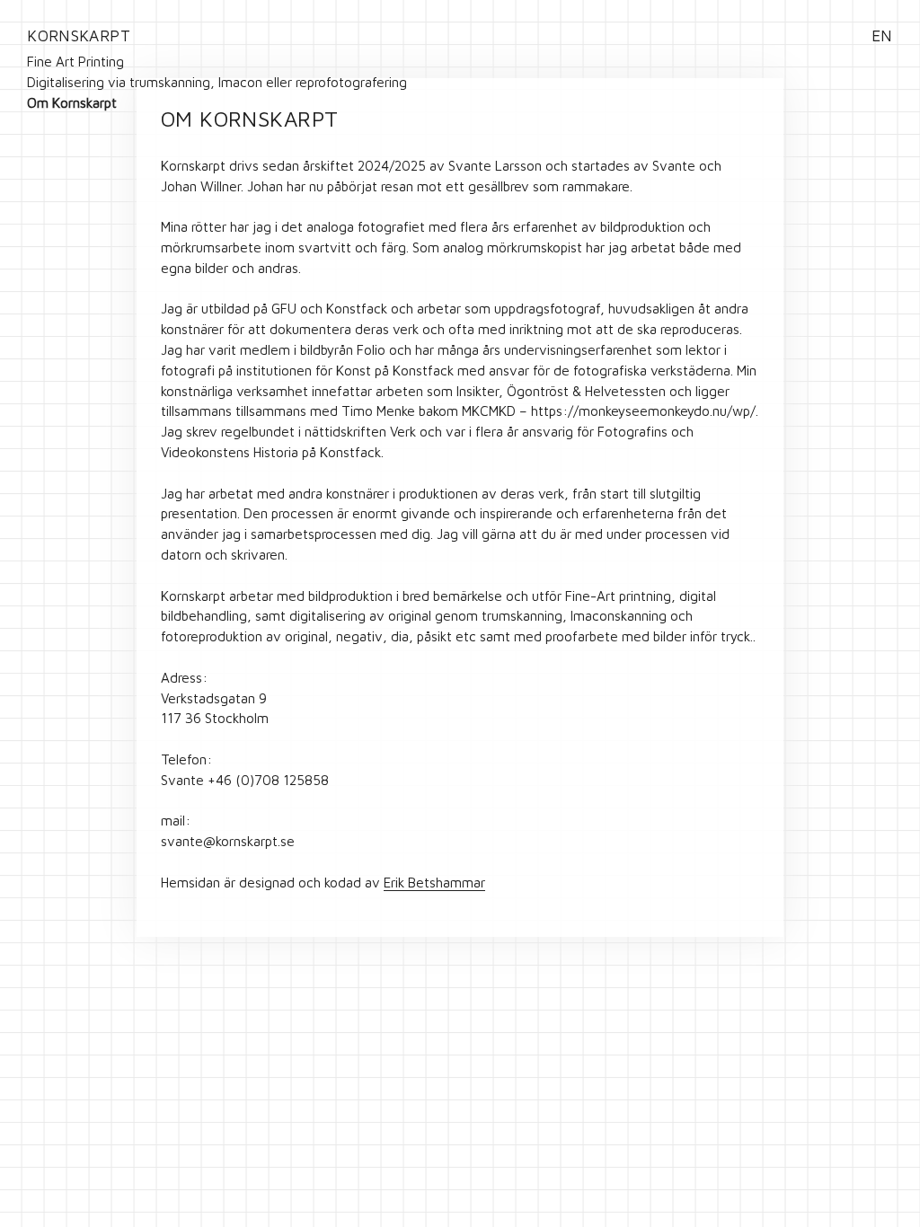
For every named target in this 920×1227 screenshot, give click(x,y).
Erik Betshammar (434, 882)
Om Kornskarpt (72, 102)
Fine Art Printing (75, 61)
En (882, 35)
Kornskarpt (78, 35)
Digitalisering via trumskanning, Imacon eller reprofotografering (217, 82)
